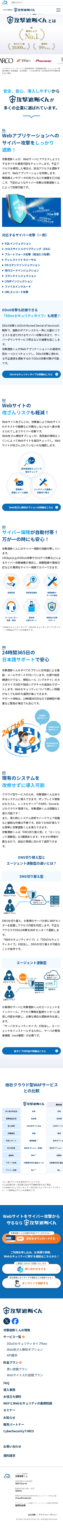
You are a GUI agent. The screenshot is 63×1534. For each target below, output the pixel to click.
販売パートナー (13, 1424)
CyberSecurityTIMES (18, 1431)
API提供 (12, 1355)
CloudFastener (23, 1498)
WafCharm (21, 1483)
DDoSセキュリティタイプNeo (27, 1343)
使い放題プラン (17, 1369)
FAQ (6, 1383)
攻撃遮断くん (21, 1476)
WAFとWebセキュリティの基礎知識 (27, 1403)
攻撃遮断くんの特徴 (16, 1330)
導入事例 (9, 1390)
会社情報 (32, 1514)
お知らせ (9, 1417)
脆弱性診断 (20, 1505)
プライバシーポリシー (48, 1514)
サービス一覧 (12, 1337)
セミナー (9, 1410)
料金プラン (10, 1362)
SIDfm (18, 1491)
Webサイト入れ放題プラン (25, 1375)
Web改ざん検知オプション (25, 1349)
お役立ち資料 (12, 1396)
